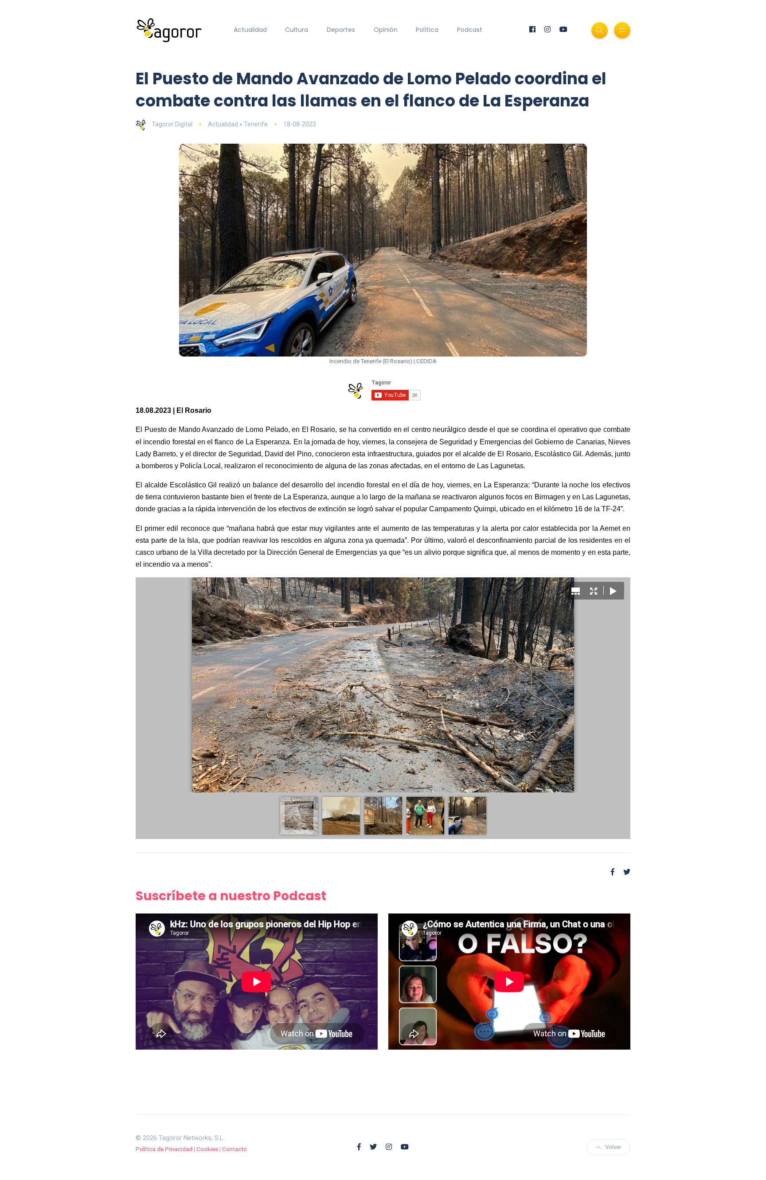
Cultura (296, 29)
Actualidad (250, 29)
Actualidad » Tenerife (238, 124)
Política (427, 29)
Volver (613, 1147)
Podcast (469, 29)
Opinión (386, 29)
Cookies (207, 1149)
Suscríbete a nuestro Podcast (231, 896)
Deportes (341, 29)
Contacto (234, 1149)
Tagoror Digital (172, 124)
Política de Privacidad (164, 1149)
